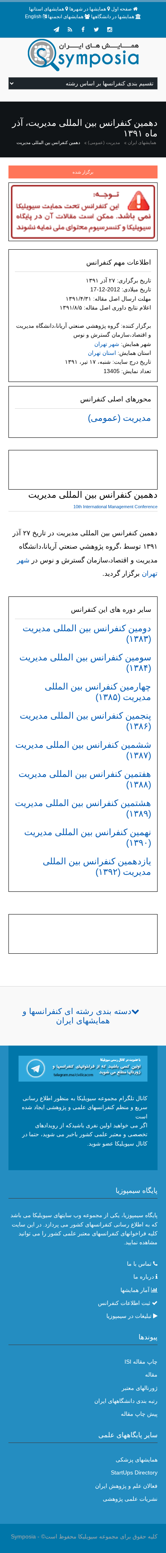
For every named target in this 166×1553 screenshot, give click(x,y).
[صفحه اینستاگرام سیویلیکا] (110, 29)
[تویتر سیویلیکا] (96, 29)
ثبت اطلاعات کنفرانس (124, 1303)
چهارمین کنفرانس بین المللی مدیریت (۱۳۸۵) (98, 691)
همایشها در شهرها (87, 9)
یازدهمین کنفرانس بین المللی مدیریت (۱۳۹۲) (97, 866)
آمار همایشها (134, 1290)
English (33, 16)
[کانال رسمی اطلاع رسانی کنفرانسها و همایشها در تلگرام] (83, 1068)
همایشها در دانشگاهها (112, 16)
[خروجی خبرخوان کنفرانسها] (70, 29)
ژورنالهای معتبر (140, 1388)
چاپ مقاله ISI (141, 1361)
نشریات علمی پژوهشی (130, 1499)
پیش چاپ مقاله (139, 1414)
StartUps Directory (134, 1472)
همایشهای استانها (46, 9)
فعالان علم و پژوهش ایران (126, 1486)
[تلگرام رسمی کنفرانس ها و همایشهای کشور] (56, 29)
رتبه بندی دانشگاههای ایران (126, 1401)
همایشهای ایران (142, 142)
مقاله (151, 1374)
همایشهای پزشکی (137, 1459)
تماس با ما (139, 1263)
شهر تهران (106, 344)
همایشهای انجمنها (65, 16)
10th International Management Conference (115, 506)
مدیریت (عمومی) (104, 142)
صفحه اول (121, 9)
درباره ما (143, 1276)
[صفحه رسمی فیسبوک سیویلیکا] (83, 29)
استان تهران (102, 353)
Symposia (23, 1536)
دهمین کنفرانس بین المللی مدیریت (48, 142)
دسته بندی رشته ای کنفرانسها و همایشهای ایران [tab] (77, 1016)
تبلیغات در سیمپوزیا (128, 1316)
